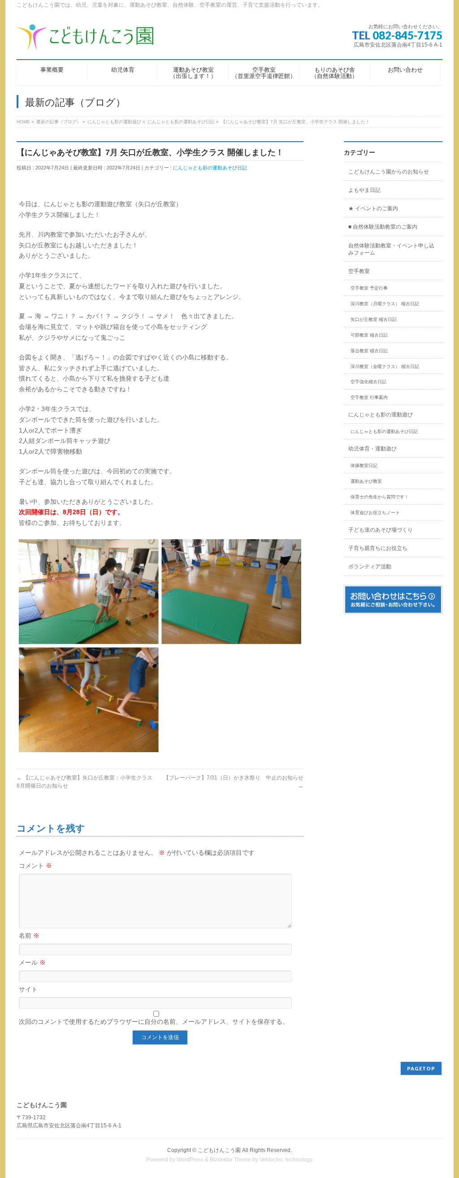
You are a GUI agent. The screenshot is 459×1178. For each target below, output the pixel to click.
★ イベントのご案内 (373, 208)
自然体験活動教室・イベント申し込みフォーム (391, 249)
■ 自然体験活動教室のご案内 (382, 227)
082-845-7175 (407, 35)
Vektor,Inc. (272, 1159)
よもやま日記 (364, 190)
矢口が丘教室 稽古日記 (374, 319)
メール (32, 962)
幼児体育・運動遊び (372, 449)
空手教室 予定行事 (369, 288)
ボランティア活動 (369, 566)
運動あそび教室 (366, 481)
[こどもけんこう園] (86, 40)
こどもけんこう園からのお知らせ (388, 172)
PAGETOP (421, 1068)
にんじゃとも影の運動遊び (380, 414)
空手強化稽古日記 (368, 381)
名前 (29, 935)
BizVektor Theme (230, 1159)
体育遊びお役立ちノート (375, 512)
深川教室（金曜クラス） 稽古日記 (385, 366)
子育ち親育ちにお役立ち (377, 548)
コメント (35, 865)
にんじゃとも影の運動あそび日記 (210, 167)
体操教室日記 (364, 465)
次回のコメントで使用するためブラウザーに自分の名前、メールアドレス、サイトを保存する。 (154, 1021)
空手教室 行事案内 (369, 397)
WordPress (190, 1159)
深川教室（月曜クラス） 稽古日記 (385, 303)
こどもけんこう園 (219, 1150)
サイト (28, 989)
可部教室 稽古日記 (369, 335)
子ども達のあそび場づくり (380, 530)
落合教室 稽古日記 (369, 350)
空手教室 (359, 271)
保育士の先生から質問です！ (380, 496)
